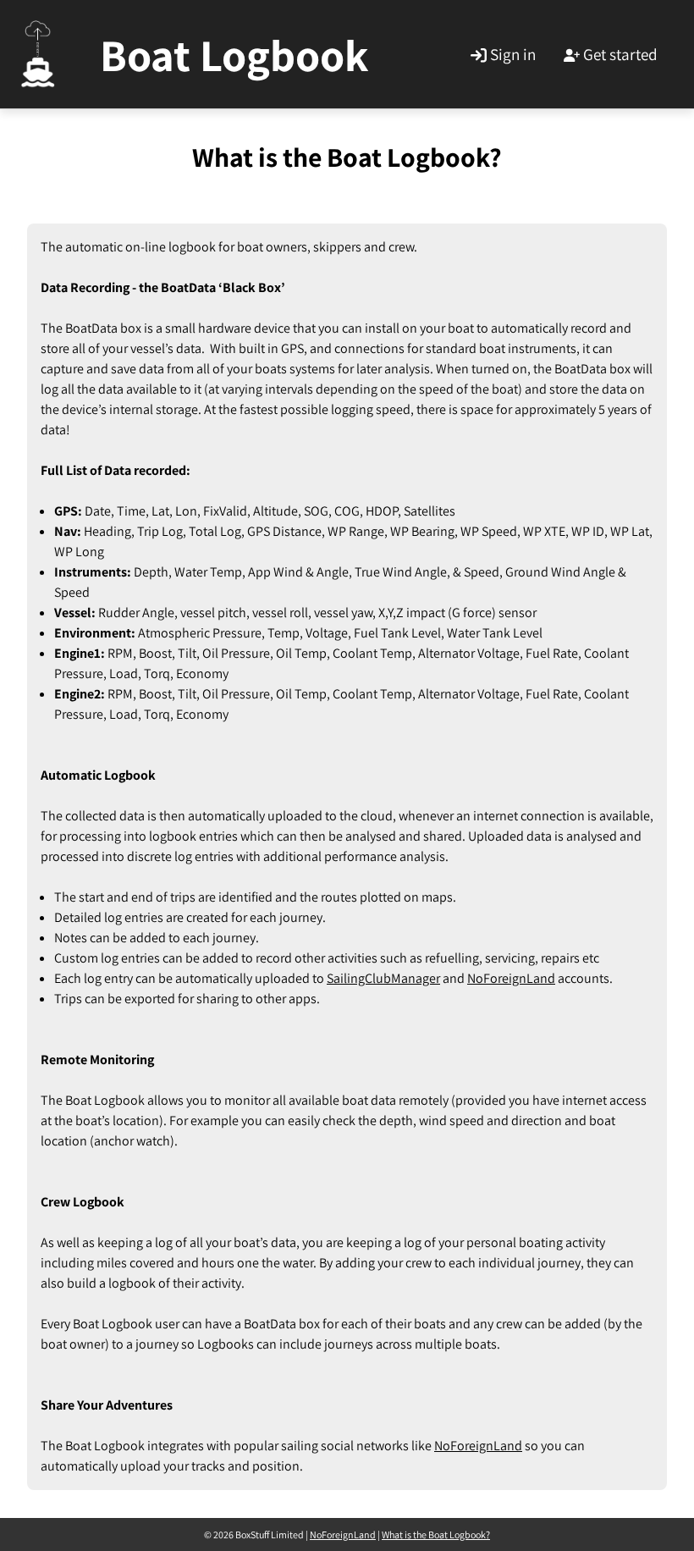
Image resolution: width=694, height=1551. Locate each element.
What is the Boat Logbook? (436, 1534)
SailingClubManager (383, 978)
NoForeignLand (511, 978)
